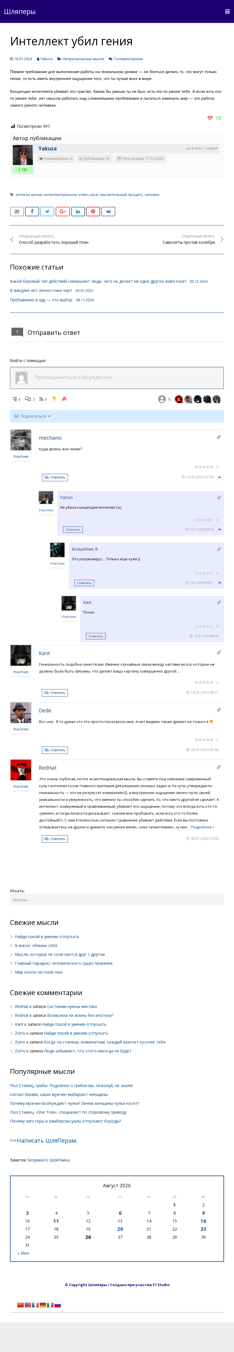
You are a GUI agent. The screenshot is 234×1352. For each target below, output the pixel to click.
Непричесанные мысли (83, 58)
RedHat (48, 767)
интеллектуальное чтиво (66, 194)
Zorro (20, 1033)
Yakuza (47, 58)
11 (56, 1221)
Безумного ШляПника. (48, 1160)
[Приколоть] (93, 212)
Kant (87, 602)
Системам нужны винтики (72, 1006)
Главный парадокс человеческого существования (63, 963)
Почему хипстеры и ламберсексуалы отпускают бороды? (65, 1121)
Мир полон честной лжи (38, 972)
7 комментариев (128, 58)
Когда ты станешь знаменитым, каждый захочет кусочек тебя (105, 1042)
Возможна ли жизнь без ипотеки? (80, 1015)
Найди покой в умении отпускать (47, 936)
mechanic (50, 437)
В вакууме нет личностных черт (41, 290)
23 (203, 1229)
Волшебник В (85, 549)
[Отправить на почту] (17, 212)
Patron (66, 497)
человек (152, 194)
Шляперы (20, 11)
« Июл (23, 1253)
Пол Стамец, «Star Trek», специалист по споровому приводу (68, 1112)
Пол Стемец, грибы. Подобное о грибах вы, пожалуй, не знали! (71, 1085)
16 (203, 1221)
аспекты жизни (29, 194)
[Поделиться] (32, 212)
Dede (45, 710)
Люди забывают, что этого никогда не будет (88, 1051)
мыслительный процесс (121, 194)
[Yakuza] (23, 155)
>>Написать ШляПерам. (43, 1140)
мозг (94, 194)
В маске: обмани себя (36, 945)
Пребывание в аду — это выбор (41, 299)
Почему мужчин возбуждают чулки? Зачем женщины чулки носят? (74, 1103)
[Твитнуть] (47, 212)
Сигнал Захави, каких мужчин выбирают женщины (59, 1094)
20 (120, 1229)
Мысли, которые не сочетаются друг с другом (60, 954)
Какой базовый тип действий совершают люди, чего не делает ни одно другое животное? (98, 281)
